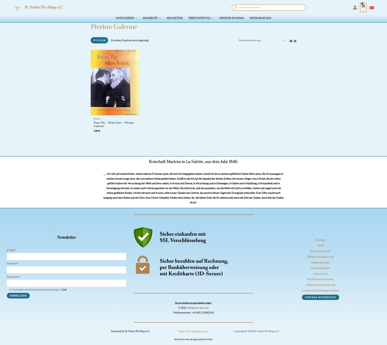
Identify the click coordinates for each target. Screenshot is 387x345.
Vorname (13, 263)
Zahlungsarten (320, 262)
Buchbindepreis (320, 251)
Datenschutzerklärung (320, 284)
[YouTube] (371, 7)
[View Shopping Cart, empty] (363, 7)
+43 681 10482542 (203, 312)
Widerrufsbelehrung (320, 256)
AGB (320, 245)
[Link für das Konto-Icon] (355, 7)
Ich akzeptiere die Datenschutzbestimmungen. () (38, 289)
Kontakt (320, 240)
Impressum (320, 273)
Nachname (14, 276)
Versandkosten (320, 268)
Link (64, 289)
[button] (135, 17)
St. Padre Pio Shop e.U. (44, 7)
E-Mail (11, 250)
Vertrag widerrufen (320, 297)
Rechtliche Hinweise (320, 279)
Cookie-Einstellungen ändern (320, 290)
